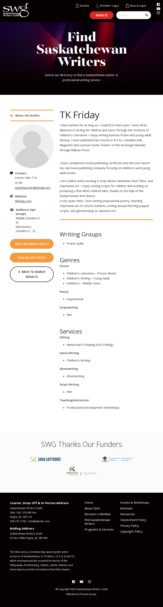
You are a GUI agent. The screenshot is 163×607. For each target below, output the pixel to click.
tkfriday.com (23, 201)
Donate (84, 5)
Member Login (109, 5)
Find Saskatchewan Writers (97, 522)
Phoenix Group (87, 594)
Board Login (138, 5)
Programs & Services (99, 529)
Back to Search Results (32, 274)
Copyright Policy (131, 531)
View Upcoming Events (32, 244)
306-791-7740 (18, 521)
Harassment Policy (133, 520)
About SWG (92, 508)
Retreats (126, 508)
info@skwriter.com (39, 521)
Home (88, 502)
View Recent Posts (32, 257)
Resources (127, 514)
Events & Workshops (134, 502)
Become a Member (97, 514)
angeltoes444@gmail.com (32, 188)
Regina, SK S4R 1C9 (21, 517)
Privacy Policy (129, 526)
